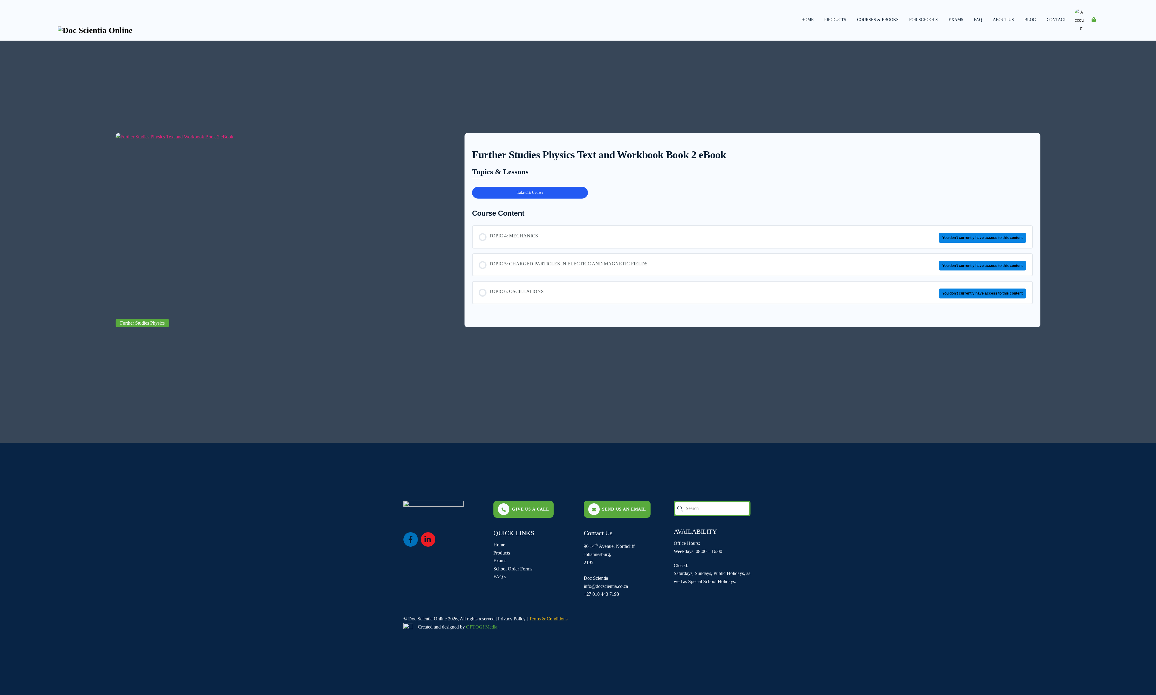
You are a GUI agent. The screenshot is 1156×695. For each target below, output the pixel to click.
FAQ (978, 19)
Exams (956, 19)
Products (835, 19)
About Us (1003, 19)
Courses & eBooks (878, 19)
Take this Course (530, 192)
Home (807, 19)
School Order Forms (512, 568)
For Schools (923, 19)
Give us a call (530, 509)
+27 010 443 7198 (601, 594)
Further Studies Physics (142, 323)
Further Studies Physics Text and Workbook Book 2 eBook (599, 155)
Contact (1056, 19)
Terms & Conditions (548, 618)
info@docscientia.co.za (606, 586)
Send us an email (624, 509)
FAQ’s (499, 576)
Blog (1030, 19)
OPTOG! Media (481, 626)
